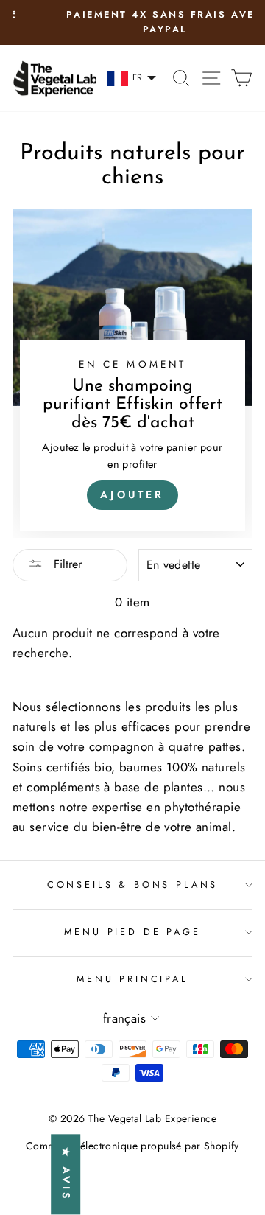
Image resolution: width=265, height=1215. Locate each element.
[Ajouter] (132, 373)
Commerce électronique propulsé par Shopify (132, 1145)
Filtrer (66, 564)
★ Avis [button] (66, 1174)
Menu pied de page (132, 932)
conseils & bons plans (132, 885)
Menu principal (132, 979)
